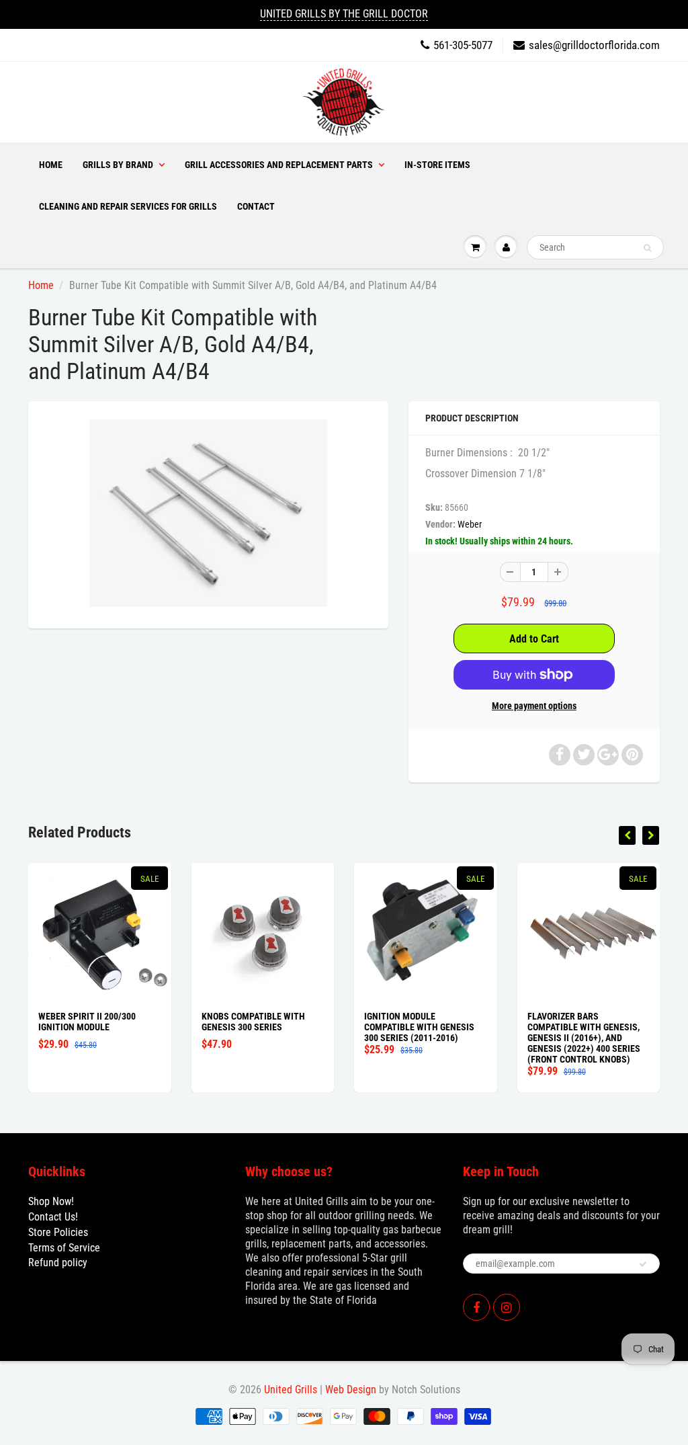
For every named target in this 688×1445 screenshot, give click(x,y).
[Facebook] (476, 1307)
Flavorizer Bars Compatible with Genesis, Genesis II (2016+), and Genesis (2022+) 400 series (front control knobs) (583, 1038)
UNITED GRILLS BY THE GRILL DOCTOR (344, 13)
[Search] (647, 248)
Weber (470, 524)
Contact (256, 206)
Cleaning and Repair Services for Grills (128, 206)
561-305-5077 (462, 45)
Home (50, 164)
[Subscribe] (643, 1264)
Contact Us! (53, 1216)
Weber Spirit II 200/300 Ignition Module (87, 1021)
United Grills (290, 1389)
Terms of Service (64, 1247)
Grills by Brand (118, 164)
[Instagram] (506, 1307)
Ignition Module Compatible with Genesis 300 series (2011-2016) (419, 1027)
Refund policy (57, 1262)
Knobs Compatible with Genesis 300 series (253, 1021)
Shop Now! (51, 1201)
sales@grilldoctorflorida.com (594, 45)
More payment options (534, 705)
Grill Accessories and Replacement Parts (279, 164)
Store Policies (58, 1232)
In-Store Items (437, 164)
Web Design (350, 1389)
